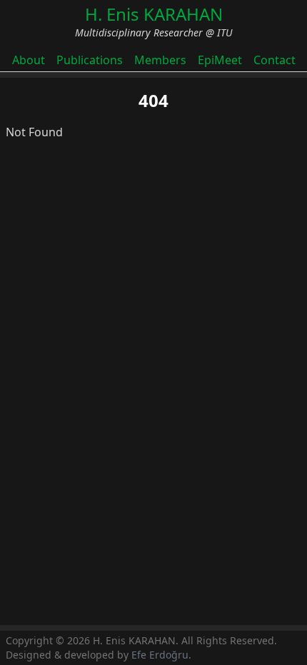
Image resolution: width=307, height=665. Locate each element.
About (28, 60)
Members (160, 60)
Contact (274, 60)
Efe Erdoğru (159, 654)
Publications (89, 60)
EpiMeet (220, 60)
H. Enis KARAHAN (154, 14)
